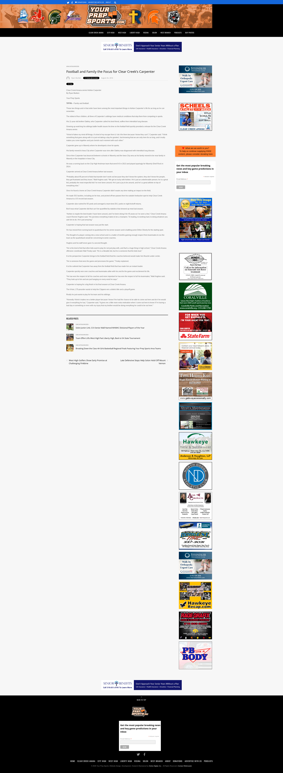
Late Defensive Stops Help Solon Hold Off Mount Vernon (144, 362)
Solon (154, 32)
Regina (146, 32)
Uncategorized (72, 66)
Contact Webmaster (185, 766)
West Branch (166, 32)
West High (122, 32)
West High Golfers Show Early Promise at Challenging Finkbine (86, 362)
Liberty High (135, 32)
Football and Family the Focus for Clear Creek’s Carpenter (110, 71)
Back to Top (141, 700)
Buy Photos (189, 32)
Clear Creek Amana (96, 32)
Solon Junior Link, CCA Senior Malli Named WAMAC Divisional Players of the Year (110, 327)
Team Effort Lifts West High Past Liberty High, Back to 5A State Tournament (108, 338)
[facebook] (72, 2)
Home (72, 761)
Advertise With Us (96, 2)
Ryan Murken (76, 78)
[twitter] (68, 2)
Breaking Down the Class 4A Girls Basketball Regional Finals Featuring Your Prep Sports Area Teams (118, 348)
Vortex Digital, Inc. (155, 766)
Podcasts (178, 32)
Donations (81, 2)
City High (111, 32)
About (108, 2)
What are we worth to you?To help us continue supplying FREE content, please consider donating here (195, 151)
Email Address (182, 179)
